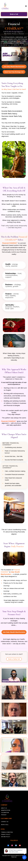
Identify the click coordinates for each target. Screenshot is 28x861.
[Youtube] (20, 845)
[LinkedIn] (16, 845)
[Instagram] (12, 845)
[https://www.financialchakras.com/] (5, 6)
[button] (26, 6)
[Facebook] (8, 845)
